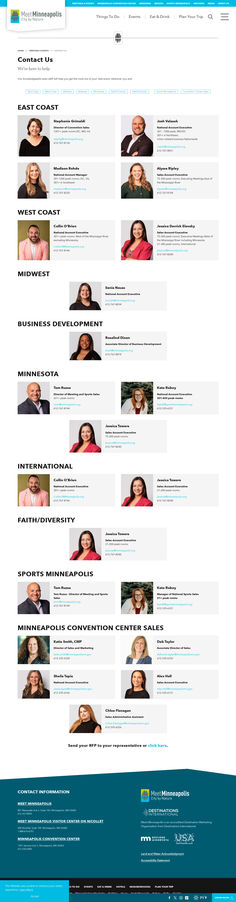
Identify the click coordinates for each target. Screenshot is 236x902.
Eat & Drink (160, 16)
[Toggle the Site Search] (210, 16)
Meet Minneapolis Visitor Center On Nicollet (61, 821)
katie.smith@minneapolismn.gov (72, 654)
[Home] (36, 16)
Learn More (26, 889)
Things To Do (107, 16)
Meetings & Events (83, 3)
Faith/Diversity (118, 91)
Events (134, 16)
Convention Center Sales (195, 91)
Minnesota (99, 91)
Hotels (120, 886)
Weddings (145, 3)
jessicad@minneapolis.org (172, 250)
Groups (158, 3)
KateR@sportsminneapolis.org (174, 404)
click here (157, 745)
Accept (35, 896)
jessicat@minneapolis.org (120, 442)
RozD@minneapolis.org (119, 350)
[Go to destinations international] (159, 812)
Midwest (67, 91)
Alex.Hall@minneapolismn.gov (174, 688)
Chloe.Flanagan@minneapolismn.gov (127, 723)
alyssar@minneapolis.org (171, 188)
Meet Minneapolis (35, 804)
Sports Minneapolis (178, 3)
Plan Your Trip (191, 16)
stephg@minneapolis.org (68, 139)
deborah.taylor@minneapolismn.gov (178, 654)
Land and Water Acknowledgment (162, 853)
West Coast (50, 91)
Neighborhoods (140, 886)
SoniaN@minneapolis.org (120, 300)
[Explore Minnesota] (155, 839)
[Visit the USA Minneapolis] (184, 839)
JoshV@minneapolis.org (171, 146)
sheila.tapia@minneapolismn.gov (73, 688)
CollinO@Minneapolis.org (69, 246)
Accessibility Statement (155, 860)
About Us (223, 3)
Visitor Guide (222, 897)
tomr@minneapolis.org (67, 404)
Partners (198, 3)
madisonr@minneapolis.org (70, 188)
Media (211, 3)
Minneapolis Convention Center (116, 3)
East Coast (33, 91)
